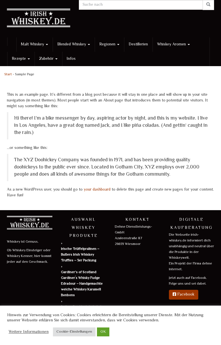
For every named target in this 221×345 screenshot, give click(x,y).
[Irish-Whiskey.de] (38, 19)
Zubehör (47, 59)
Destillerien (138, 44)
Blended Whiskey (72, 44)
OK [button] (103, 332)
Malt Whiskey (33, 44)
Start (8, 74)
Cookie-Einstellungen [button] (74, 332)
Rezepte (19, 59)
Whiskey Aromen (172, 44)
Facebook (185, 295)
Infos (71, 59)
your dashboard (97, 190)
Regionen (108, 44)
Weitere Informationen (29, 332)
